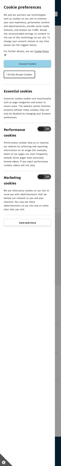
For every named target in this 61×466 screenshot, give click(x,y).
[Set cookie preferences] (6, 459)
